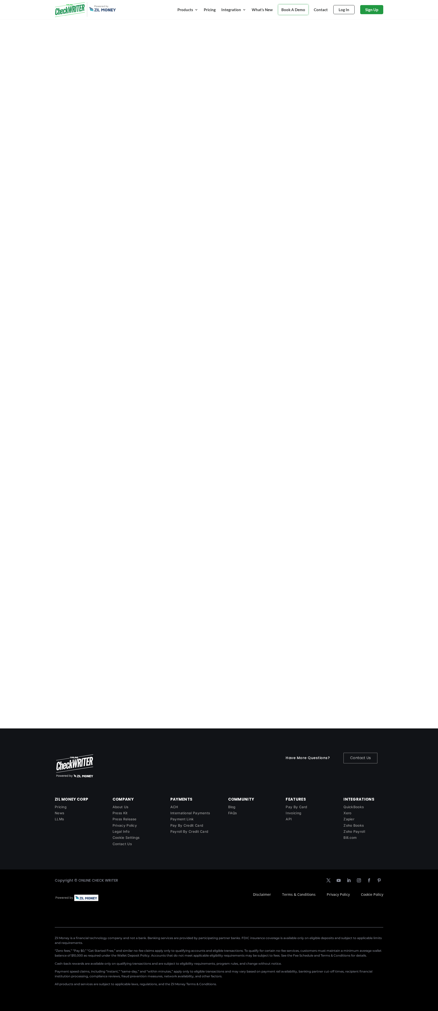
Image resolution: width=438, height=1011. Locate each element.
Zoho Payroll (354, 831)
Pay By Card (296, 807)
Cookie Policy (372, 894)
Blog (231, 807)
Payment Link (182, 819)
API (289, 819)
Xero (347, 813)
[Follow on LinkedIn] (349, 880)
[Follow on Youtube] (339, 880)
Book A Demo (293, 9)
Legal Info (121, 831)
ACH (174, 807)
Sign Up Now (133, 102)
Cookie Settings (126, 838)
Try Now (69, 262)
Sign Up (371, 9)
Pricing (210, 9)
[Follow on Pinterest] (379, 880)
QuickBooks (353, 807)
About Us (120, 807)
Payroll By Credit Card (189, 831)
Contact (321, 9)
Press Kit (120, 813)
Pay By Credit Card (186, 825)
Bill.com (350, 838)
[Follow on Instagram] (359, 880)
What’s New (262, 9)
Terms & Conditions (299, 894)
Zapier (348, 819)
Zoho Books (353, 825)
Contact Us (360, 757)
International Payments (190, 813)
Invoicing (293, 813)
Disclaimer (262, 894)
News (59, 813)
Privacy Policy (125, 825)
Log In (344, 9)
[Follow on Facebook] (369, 880)
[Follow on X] (328, 880)
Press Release (125, 819)
